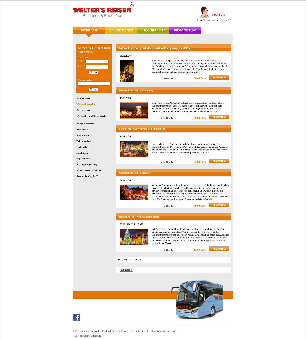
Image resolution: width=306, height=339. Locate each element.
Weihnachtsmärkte (85, 104)
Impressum (84, 336)
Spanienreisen (83, 98)
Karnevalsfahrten (85, 123)
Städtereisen (82, 135)
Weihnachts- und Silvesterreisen (92, 116)
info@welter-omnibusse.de (168, 331)
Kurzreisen (82, 129)
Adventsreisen (83, 110)
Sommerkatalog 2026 (87, 176)
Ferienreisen (82, 147)
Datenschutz (96, 336)
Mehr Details (166, 78)
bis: (80, 66)
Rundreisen (82, 153)
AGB (75, 336)
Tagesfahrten (83, 158)
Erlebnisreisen (83, 141)
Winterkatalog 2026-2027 (89, 170)
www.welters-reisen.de (90, 331)
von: (80, 61)
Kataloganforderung (86, 164)
